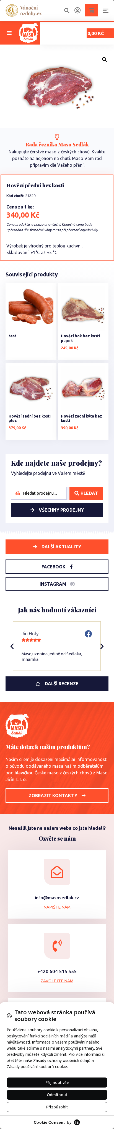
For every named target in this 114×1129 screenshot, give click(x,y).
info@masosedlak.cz (57, 897)
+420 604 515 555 (57, 971)
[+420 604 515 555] (57, 946)
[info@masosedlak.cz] (57, 872)
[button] (9, 33)
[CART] (91, 10)
